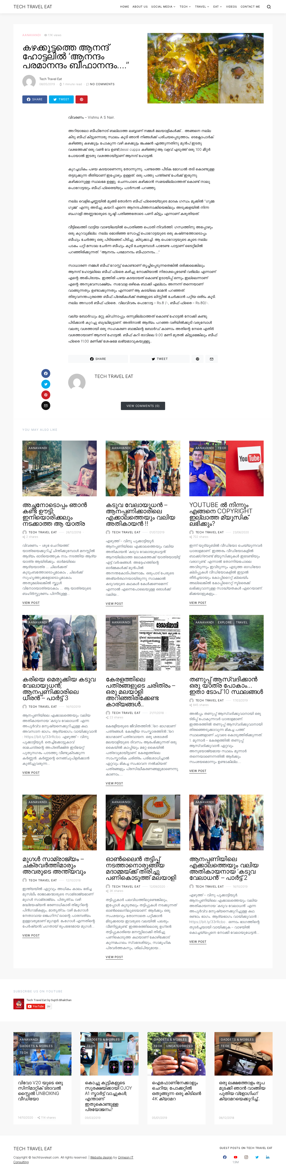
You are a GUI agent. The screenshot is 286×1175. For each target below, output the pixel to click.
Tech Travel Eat (32, 6)
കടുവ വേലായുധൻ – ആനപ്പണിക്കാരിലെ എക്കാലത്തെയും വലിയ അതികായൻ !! (140, 514)
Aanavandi (31, 35)
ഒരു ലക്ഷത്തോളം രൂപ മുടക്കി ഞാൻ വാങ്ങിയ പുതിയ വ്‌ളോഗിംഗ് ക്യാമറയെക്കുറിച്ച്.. (242, 1090)
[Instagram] (246, 1159)
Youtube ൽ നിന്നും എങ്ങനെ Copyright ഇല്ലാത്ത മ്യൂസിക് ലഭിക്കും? (221, 514)
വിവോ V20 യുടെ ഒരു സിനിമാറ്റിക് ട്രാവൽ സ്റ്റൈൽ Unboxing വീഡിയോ (40, 1090)
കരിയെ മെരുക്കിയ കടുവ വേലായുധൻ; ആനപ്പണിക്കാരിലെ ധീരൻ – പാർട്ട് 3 (59, 688)
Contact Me (250, 6)
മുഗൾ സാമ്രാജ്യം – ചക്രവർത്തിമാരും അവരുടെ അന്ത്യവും (54, 865)
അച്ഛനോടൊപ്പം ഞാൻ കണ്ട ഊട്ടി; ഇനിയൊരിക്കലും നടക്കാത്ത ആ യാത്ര (54, 514)
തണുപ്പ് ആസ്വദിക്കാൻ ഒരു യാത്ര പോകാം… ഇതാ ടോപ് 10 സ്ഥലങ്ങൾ (226, 685)
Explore (225, 622)
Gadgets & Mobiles (36, 1046)
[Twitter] (257, 1159)
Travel (200, 6)
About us (140, 6)
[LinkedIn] (268, 1159)
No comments (102, 84)
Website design (101, 1157)
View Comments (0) (143, 406)
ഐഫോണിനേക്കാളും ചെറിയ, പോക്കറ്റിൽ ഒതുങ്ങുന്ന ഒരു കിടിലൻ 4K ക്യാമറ (176, 1090)
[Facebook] (225, 1159)
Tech (184, 6)
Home (124, 6)
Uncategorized (179, 1046)
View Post (31, 602)
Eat (216, 6)
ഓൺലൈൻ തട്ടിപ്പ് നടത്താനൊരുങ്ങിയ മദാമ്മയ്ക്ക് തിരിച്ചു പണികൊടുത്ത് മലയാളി (141, 868)
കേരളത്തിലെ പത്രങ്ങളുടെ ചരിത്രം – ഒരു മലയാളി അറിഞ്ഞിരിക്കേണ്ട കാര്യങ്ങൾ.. (140, 691)
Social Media (161, 6)
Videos (231, 6)
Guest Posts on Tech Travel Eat (246, 1148)
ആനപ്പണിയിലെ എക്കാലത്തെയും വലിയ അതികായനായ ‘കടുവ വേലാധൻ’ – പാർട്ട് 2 (224, 868)
